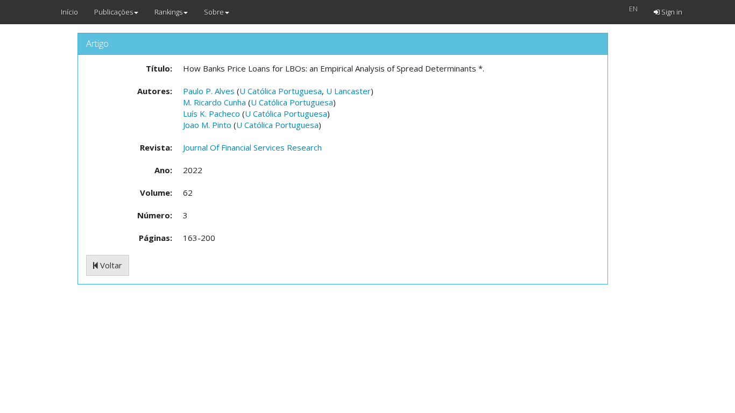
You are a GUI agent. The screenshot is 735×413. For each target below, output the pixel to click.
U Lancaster (348, 91)
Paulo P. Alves (209, 91)
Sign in (671, 12)
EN (633, 8)
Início (69, 12)
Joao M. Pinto (207, 124)
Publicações (113, 12)
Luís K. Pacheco (211, 113)
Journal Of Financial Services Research (252, 147)
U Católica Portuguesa (280, 91)
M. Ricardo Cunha (214, 102)
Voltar (110, 265)
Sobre (214, 12)
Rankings (168, 12)
